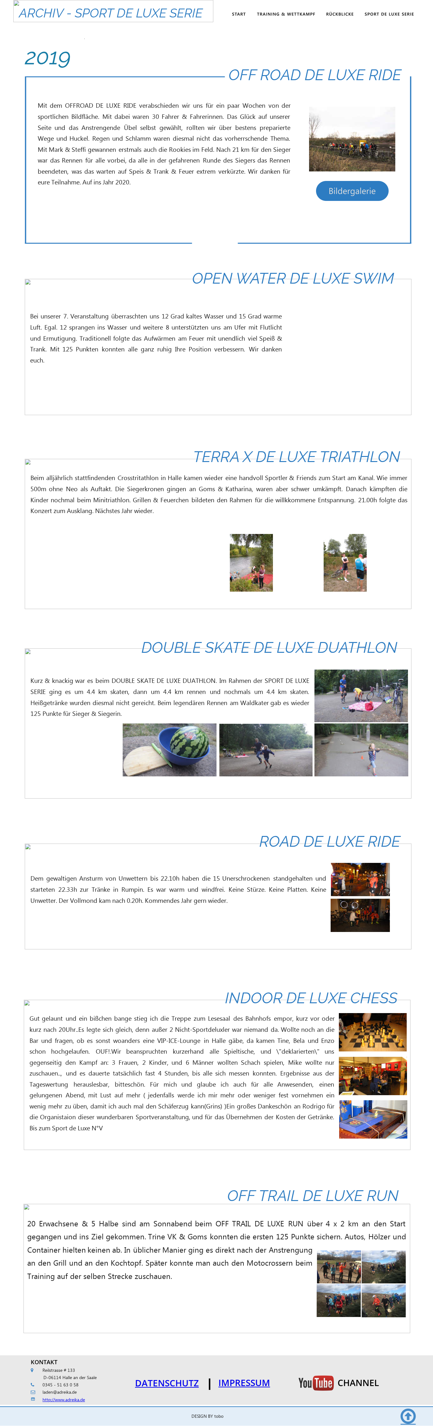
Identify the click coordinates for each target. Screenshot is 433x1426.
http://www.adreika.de (63, 1400)
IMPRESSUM (244, 1383)
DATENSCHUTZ (167, 1383)
